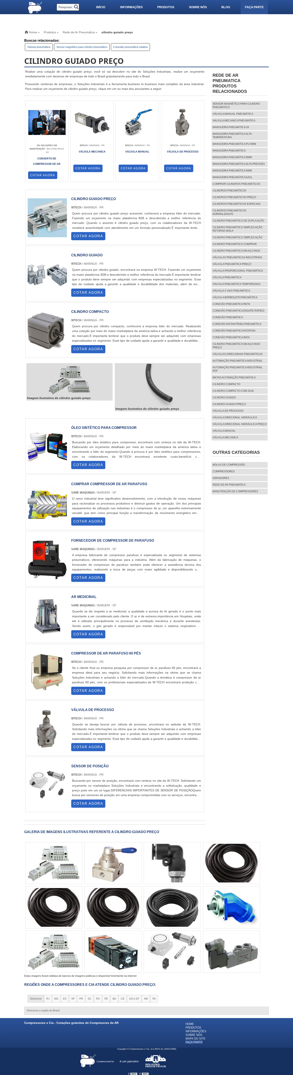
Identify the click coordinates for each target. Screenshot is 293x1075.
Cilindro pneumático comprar (235, 244)
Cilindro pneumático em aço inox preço (236, 346)
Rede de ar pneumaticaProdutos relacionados (230, 83)
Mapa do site (195, 1038)
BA (114, 998)
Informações (131, 7)
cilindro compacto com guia (233, 390)
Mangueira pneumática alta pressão (239, 163)
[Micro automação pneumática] (113, 863)
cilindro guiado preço (229, 404)
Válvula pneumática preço (232, 264)
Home (190, 1024)
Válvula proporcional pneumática (238, 270)
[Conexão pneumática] (54, 951)
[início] (34, 7)
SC (89, 998)
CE (122, 998)
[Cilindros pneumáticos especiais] (231, 951)
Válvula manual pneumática (233, 113)
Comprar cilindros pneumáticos (236, 183)
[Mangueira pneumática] (113, 907)
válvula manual (224, 430)
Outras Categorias (236, 452)
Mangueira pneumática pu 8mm (234, 143)
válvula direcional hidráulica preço (240, 424)
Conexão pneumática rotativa (130, 47)
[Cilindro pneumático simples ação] (231, 907)
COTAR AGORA (42, 175)
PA (154, 998)
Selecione (36, 998)
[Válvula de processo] (47, 746)
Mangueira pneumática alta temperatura (232, 135)
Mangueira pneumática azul (232, 177)
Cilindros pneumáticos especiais (236, 203)
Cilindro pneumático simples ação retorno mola (237, 229)
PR (81, 998)
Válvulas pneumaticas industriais (237, 257)
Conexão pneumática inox (231, 337)
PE (106, 998)
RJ (48, 998)
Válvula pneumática (38, 47)
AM (146, 998)
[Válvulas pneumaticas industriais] (172, 907)
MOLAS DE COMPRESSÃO (229, 464)
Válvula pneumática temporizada (236, 284)
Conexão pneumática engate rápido (238, 310)
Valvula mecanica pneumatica (234, 120)
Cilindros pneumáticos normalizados (229, 212)
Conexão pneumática (228, 317)
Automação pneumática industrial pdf (238, 369)
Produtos (165, 7)
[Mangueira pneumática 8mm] (172, 863)
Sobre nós (198, 7)
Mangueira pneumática (229, 150)
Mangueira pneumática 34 (231, 127)
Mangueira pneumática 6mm (232, 170)
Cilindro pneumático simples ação (237, 237)
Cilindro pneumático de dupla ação (238, 220)
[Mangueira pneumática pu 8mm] (231, 863)
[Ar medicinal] (47, 633)
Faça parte (254, 7)
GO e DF (134, 998)
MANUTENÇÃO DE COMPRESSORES (235, 491)
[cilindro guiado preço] (69, 380)
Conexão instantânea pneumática (237, 324)
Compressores (224, 471)
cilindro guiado (224, 397)
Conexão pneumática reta (231, 304)
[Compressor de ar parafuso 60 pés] (47, 690)
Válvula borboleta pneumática (235, 297)
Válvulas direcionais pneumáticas (238, 354)
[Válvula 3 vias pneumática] (172, 951)
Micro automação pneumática (234, 377)
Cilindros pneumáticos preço (234, 197)
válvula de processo (228, 410)
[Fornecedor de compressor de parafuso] (47, 577)
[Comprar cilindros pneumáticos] (113, 951)
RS (98, 998)
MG (56, 998)
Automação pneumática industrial (238, 360)
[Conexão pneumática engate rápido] (54, 863)
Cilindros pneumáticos (229, 190)
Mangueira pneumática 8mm (232, 157)
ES (64, 998)
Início (100, 7)
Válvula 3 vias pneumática (231, 290)
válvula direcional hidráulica (235, 417)
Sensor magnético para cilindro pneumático (81, 47)
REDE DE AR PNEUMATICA (229, 484)
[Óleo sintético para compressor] (47, 464)
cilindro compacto (226, 384)
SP (73, 998)
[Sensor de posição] (47, 803)
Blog (225, 7)
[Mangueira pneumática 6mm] (54, 907)
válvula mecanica (225, 437)
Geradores (221, 478)
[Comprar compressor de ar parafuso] (47, 521)
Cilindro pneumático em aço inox (236, 250)
